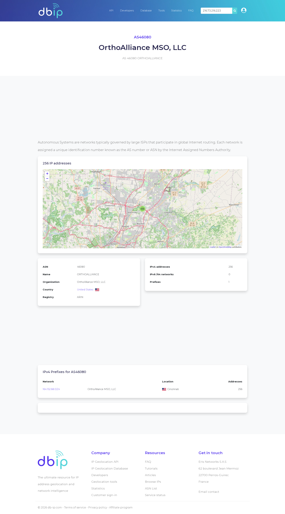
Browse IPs (153, 481)
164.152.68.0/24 (51, 389)
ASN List (151, 488)
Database (146, 10)
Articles (150, 475)
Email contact (209, 491)
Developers (127, 10)
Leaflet (212, 247)
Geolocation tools (104, 481)
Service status (155, 495)
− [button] (47, 178)
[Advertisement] (137, 115)
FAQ (190, 10)
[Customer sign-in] (243, 10)
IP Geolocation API (104, 461)
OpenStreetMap (225, 247)
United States (85, 289)
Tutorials (151, 468)
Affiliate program (121, 507)
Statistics (176, 10)
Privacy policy (97, 507)
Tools (161, 10)
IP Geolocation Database (109, 468)
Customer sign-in (104, 495)
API (111, 10)
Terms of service (75, 507)
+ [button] (47, 173)
